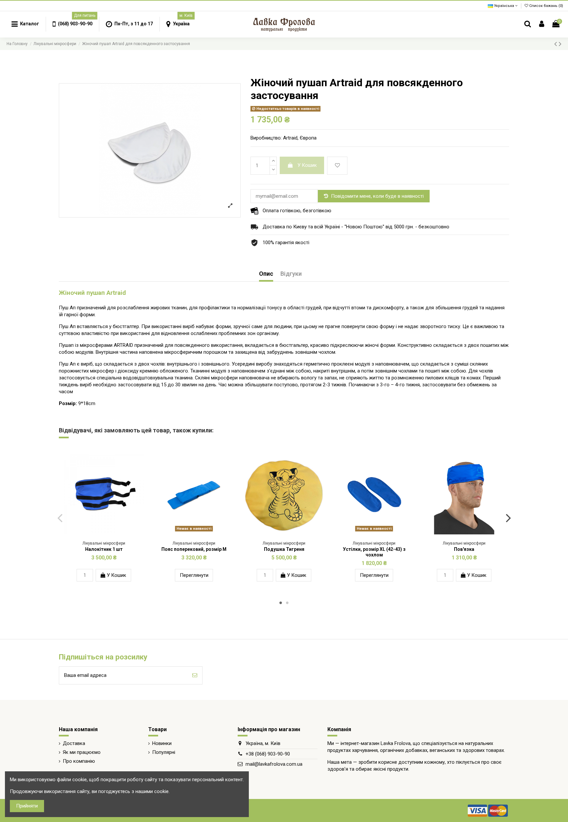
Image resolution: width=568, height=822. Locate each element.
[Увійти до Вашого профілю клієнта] (541, 24)
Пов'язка (464, 549)
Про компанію (79, 761)
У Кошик (307, 165)
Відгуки (291, 273)
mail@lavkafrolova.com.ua (274, 764)
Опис (266, 273)
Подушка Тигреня (284, 549)
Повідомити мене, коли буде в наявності (377, 196)
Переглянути (194, 575)
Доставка (74, 743)
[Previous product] (556, 43)
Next (508, 517)
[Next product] (560, 43)
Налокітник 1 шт (104, 549)
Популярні (163, 752)
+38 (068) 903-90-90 (268, 754)
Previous (60, 517)
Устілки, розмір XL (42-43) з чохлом (374, 552)
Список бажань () (545, 6)
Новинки (162, 743)
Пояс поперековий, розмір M (193, 549)
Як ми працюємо (82, 752)
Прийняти (27, 806)
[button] (72, 24)
